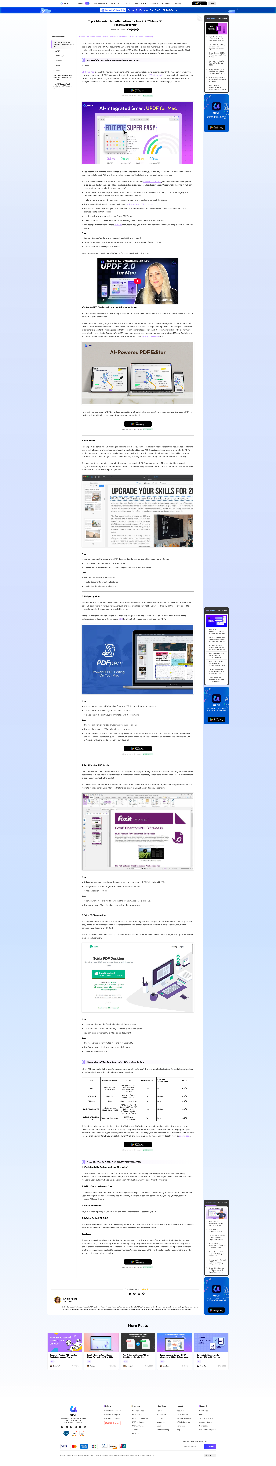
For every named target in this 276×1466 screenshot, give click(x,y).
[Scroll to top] (271, 1461)
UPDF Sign (136, 1433)
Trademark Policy (150, 1455)
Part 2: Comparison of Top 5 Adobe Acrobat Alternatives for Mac (62, 77)
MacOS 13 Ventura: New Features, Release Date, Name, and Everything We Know (217, 639)
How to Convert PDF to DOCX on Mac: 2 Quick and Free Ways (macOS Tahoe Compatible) (216, 71)
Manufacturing (163, 1430)
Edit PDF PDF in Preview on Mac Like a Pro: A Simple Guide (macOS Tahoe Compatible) (217, 1238)
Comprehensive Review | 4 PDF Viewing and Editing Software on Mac (217, 1262)
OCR (121, 619)
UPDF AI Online (138, 1426)
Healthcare (161, 1415)
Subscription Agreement (121, 1455)
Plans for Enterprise (112, 1415)
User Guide (203, 1411)
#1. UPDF (56, 51)
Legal (159, 1426)
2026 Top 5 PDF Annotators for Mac (215, 1231)
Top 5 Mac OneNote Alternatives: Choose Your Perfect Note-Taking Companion (217, 39)
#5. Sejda (56, 70)
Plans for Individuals (112, 1411)
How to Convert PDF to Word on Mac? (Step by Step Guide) (216, 1254)
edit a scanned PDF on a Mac (140, 204)
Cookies (132, 1455)
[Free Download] (199, 3)
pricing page (184, 1136)
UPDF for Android (139, 1422)
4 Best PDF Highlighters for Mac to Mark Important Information (217, 47)
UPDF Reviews (182, 1415)
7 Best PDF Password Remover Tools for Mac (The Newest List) (216, 671)
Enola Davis (93, 1366)
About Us (180, 1411)
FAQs (201, 1415)
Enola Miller (115, 30)
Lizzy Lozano (166, 1366)
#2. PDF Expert (58, 56)
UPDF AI (118, 225)
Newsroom (181, 1426)
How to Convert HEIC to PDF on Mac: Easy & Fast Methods (217, 55)
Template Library (206, 1418)
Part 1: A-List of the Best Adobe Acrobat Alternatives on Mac (63, 44)
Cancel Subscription (207, 1430)
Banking (160, 1411)
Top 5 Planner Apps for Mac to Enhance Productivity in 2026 (216, 655)
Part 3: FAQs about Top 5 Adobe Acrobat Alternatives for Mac (62, 86)
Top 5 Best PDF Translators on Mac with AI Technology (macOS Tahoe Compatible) (217, 631)
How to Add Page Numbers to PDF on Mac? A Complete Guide (217, 1246)
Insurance (161, 1422)
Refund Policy (139, 1455)
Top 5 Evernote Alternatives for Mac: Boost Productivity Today (217, 87)
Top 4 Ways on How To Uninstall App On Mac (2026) (216, 63)
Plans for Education (112, 1418)
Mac (87, 37)
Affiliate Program (183, 1422)
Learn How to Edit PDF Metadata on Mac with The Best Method (216, 680)
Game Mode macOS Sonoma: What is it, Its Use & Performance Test (217, 647)
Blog (178, 1430)
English (210, 1455)
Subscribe (210, 1446)
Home (81, 37)
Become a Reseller (184, 1418)
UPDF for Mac (88, 72)
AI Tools (135, 1430)
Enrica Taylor (57, 1366)
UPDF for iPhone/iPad (140, 1418)
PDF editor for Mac (156, 75)
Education (161, 1418)
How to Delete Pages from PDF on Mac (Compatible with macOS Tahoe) (217, 664)
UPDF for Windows (139, 1411)
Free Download (199, 3)
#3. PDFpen (57, 61)
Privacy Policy (94, 1455)
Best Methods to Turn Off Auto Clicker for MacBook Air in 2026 (217, 79)
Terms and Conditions (106, 1455)
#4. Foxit (56, 66)
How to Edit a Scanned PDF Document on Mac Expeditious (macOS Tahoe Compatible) (216, 1270)
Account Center (205, 1422)
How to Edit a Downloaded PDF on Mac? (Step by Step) (216, 1223)
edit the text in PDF (152, 181)
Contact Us (203, 1426)
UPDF (66, 3)
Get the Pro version (150, 336)
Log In (212, 3)
